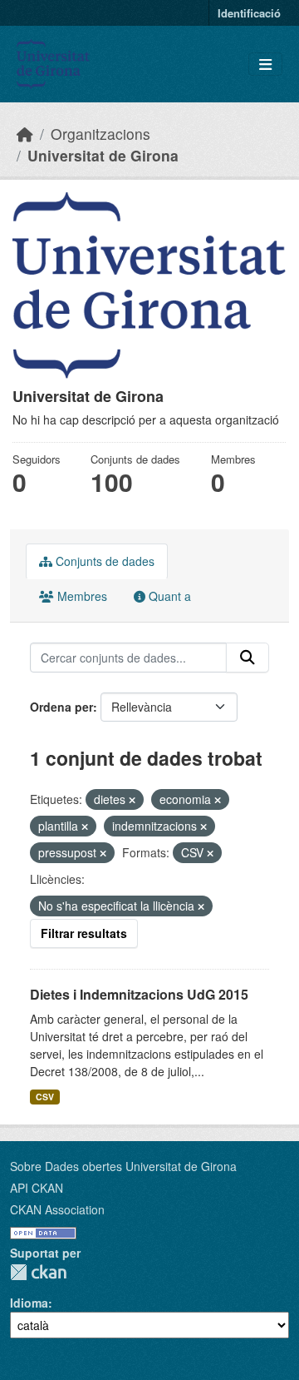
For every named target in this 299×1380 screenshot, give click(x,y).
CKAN (38, 1272)
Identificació (249, 13)
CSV (45, 1096)
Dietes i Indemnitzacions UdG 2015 (139, 994)
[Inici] (25, 133)
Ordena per (61, 706)
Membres (80, 596)
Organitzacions (100, 133)
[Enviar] (247, 658)
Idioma (29, 1302)
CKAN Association (57, 1209)
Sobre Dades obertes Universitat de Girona (123, 1166)
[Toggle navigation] (265, 64)
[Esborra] (132, 800)
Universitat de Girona (103, 155)
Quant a (168, 596)
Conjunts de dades (103, 561)
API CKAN (36, 1187)
